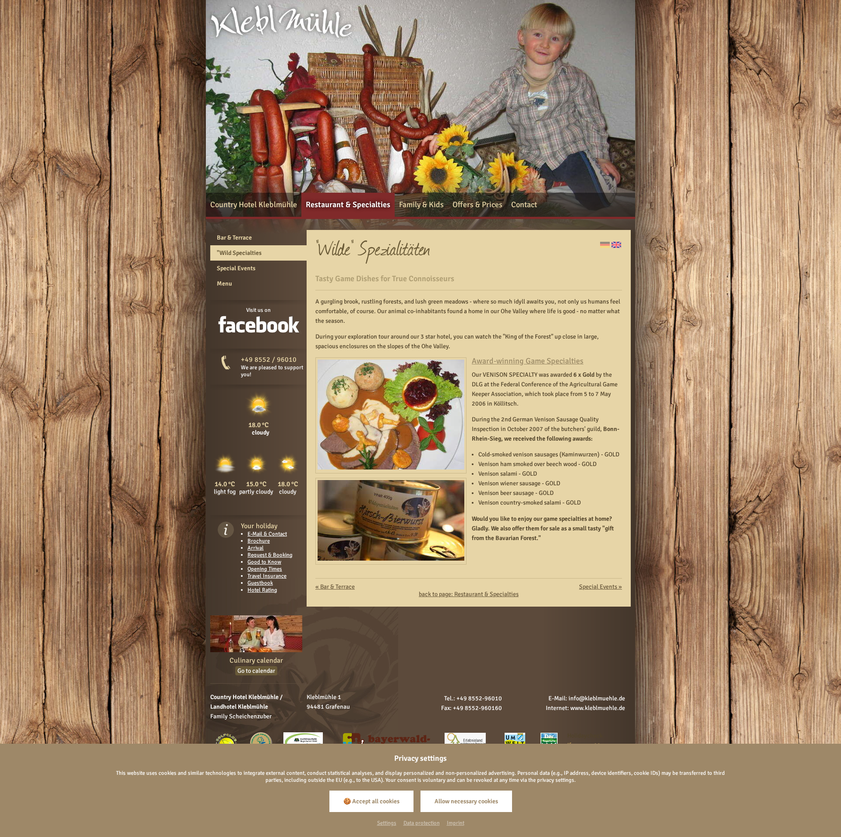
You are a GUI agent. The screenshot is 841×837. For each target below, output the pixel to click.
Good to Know (264, 561)
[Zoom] (391, 467)
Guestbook (260, 582)
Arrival (255, 547)
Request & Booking (270, 554)
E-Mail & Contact (267, 533)
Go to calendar (256, 671)
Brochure (258, 540)
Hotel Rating (262, 589)
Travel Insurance (266, 575)
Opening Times (264, 568)
